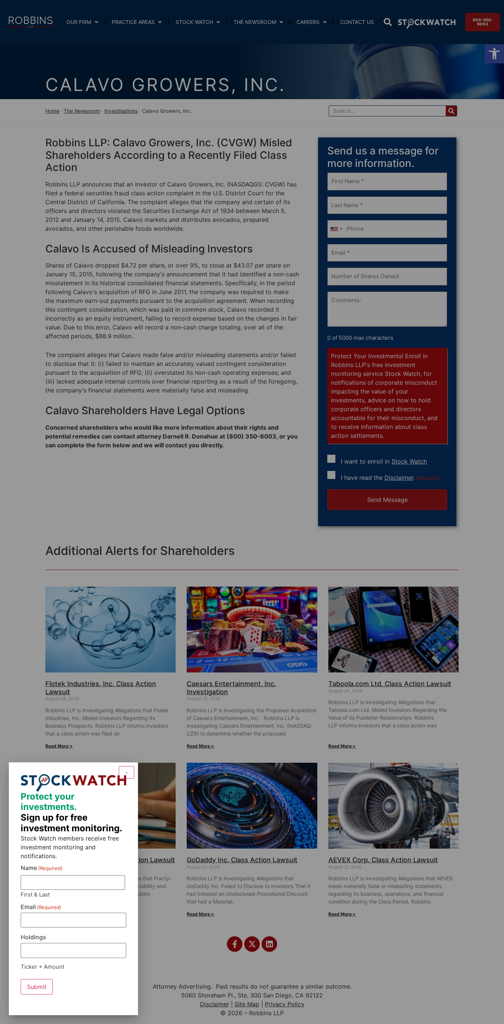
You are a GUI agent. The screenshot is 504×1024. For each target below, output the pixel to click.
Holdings (33, 937)
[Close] (126, 772)
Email (41, 907)
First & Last (35, 894)
